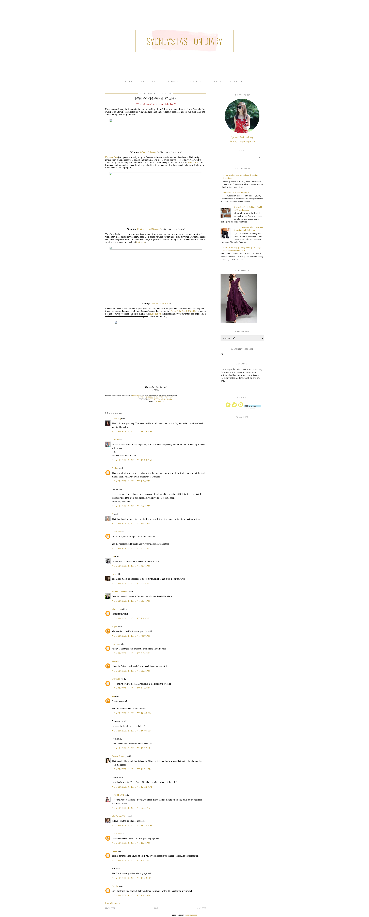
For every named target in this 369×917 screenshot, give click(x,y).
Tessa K (115, 661)
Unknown (116, 531)
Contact (236, 82)
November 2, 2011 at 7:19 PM (131, 618)
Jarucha (115, 644)
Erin (114, 574)
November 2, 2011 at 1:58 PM (131, 481)
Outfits (216, 82)
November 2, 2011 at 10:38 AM (132, 431)
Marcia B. (116, 609)
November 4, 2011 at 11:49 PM (131, 878)
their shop (140, 242)
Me (113, 696)
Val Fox (115, 439)
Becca (114, 851)
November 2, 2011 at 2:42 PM (131, 506)
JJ (112, 514)
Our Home (171, 82)
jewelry (160, 401)
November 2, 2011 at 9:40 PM (131, 688)
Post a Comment (112, 903)
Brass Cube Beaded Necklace (184, 311)
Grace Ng (116, 418)
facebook (150, 397)
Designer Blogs (191, 915)
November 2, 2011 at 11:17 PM (131, 748)
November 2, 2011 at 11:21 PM (131, 769)
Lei (113, 556)
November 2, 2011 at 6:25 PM (131, 583)
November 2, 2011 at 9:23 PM (131, 671)
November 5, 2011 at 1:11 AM (131, 895)
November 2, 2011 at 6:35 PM (131, 601)
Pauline (115, 468)
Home (129, 82)
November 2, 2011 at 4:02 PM (131, 548)
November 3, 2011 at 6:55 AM (131, 808)
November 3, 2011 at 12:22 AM (132, 787)
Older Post (201, 908)
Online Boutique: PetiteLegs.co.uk (236, 192)
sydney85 (116, 679)
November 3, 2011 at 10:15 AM (132, 825)
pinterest (169, 397)
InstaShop (194, 82)
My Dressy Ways (119, 816)
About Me (148, 82)
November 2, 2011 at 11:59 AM (132, 460)
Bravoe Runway (119, 756)
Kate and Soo (111, 157)
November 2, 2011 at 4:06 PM (131, 566)
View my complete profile (242, 141)
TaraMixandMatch (120, 591)
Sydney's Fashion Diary (184, 41)
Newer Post (110, 908)
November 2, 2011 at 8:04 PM (131, 653)
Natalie (115, 886)
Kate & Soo (192, 162)
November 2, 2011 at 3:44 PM (131, 523)
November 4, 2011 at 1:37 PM (131, 860)
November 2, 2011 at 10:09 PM (132, 713)
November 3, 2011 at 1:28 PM (131, 843)
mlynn (114, 626)
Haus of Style (118, 795)
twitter (159, 397)
